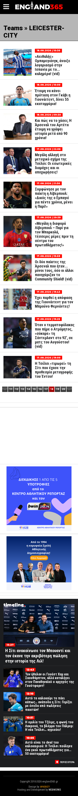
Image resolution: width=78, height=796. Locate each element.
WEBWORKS (55, 789)
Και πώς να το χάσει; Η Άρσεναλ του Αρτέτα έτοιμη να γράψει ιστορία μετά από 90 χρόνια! (53, 129)
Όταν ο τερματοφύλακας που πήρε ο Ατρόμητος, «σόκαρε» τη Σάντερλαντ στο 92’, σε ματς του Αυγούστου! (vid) (55, 336)
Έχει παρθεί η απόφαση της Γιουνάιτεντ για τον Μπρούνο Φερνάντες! (54, 302)
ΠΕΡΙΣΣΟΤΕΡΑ (67, 762)
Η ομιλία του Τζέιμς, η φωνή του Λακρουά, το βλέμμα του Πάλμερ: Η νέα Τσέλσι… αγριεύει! (49, 726)
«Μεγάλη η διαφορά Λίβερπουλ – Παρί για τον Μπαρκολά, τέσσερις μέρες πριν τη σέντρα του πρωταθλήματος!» (54, 234)
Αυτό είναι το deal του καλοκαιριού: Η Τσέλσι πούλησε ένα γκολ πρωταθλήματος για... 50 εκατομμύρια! (48, 748)
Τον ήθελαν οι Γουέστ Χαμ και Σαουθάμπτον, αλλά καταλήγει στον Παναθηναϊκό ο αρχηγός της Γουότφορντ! (49, 680)
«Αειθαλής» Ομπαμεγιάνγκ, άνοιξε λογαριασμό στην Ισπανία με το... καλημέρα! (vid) (52, 65)
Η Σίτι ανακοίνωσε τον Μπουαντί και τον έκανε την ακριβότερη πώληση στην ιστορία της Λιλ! (37, 656)
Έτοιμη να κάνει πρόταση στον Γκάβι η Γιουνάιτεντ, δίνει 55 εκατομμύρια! (52, 97)
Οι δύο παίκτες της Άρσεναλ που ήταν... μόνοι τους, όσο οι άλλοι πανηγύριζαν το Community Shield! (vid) (54, 270)
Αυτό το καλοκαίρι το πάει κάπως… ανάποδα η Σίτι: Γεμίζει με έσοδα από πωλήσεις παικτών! (48, 704)
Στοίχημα (39, 792)
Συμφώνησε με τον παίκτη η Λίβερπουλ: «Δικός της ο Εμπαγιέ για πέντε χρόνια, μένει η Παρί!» (54, 198)
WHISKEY (44, 786)
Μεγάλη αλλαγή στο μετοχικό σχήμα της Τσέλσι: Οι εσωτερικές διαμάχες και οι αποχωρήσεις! (53, 163)
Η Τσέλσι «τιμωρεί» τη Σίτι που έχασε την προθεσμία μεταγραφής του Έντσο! (54, 370)
